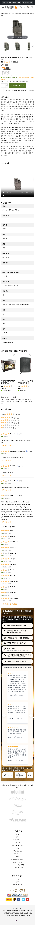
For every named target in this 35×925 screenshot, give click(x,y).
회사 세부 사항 (17, 862)
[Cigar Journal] (20, 775)
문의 (17, 834)
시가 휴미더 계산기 (17, 867)
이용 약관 (17, 842)
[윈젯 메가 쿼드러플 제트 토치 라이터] (6, 46)
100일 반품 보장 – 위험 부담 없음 (18, 638)
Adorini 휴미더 (17, 884)
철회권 (18, 856)
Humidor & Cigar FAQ (17, 865)
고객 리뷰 (32, 90)
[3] (8, 62)
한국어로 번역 (6, 445)
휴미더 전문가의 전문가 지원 (16, 661)
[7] (25, 386)
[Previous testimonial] (4, 715)
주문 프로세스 (17, 840)
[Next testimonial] (31, 715)
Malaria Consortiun (12, 910)
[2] (6, 62)
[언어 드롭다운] (17, 920)
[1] (4, 62)
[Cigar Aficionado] (7, 775)
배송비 (18, 837)
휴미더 (22, 401)
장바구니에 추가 (17, 85)
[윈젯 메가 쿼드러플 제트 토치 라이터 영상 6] (28, 46)
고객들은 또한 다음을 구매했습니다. (15, 90)
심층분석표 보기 (24, 915)
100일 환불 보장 (17, 851)
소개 (17, 848)
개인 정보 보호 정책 (17, 845)
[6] (24, 386)
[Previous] (2, 90)
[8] (26, 386)
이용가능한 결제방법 (17, 859)
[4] (9, 62)
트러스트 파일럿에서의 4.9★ (11, 2)
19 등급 (15, 62)
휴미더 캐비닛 (12, 401)
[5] (11, 62)
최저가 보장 (11, 648)
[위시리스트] (32, 8)
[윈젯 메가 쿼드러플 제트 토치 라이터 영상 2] (17, 46)
